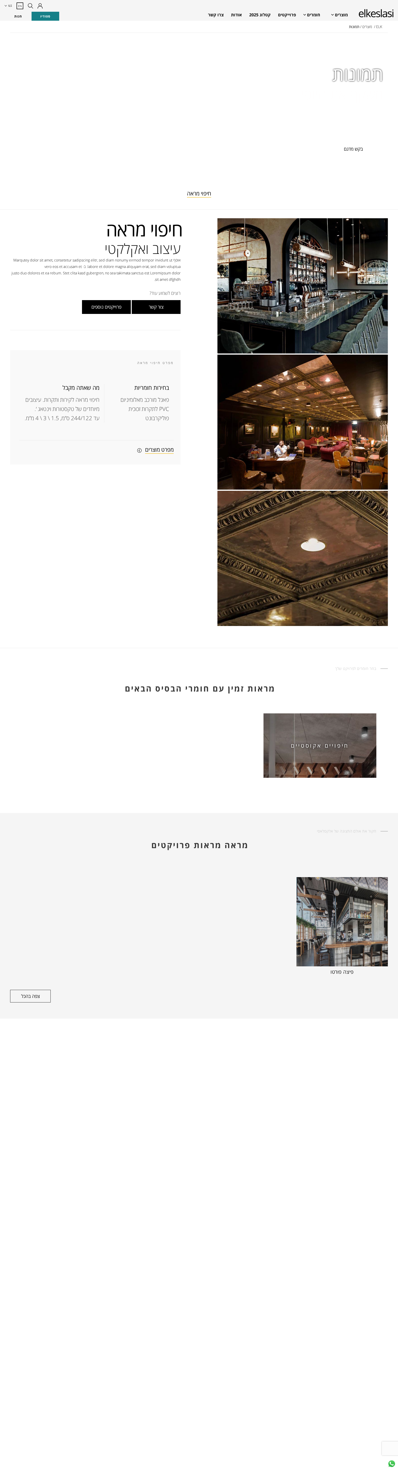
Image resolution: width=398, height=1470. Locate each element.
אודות (236, 14)
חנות (18, 16)
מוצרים (341, 14)
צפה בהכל (30, 996)
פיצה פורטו (342, 971)
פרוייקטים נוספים (106, 307)
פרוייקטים (287, 14)
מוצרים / (366, 26)
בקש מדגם (353, 149)
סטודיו (45, 16)
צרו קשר (216, 14)
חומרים (313, 14)
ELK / (378, 26)
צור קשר (156, 307)
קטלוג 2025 (260, 14)
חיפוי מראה (199, 193)
